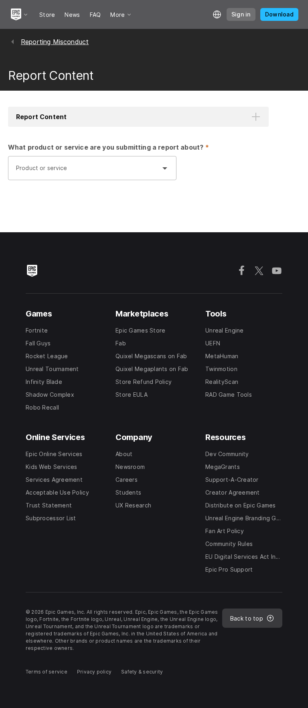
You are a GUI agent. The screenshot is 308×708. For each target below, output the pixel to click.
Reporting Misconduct (55, 42)
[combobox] (84, 172)
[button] (138, 117)
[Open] (165, 168)
